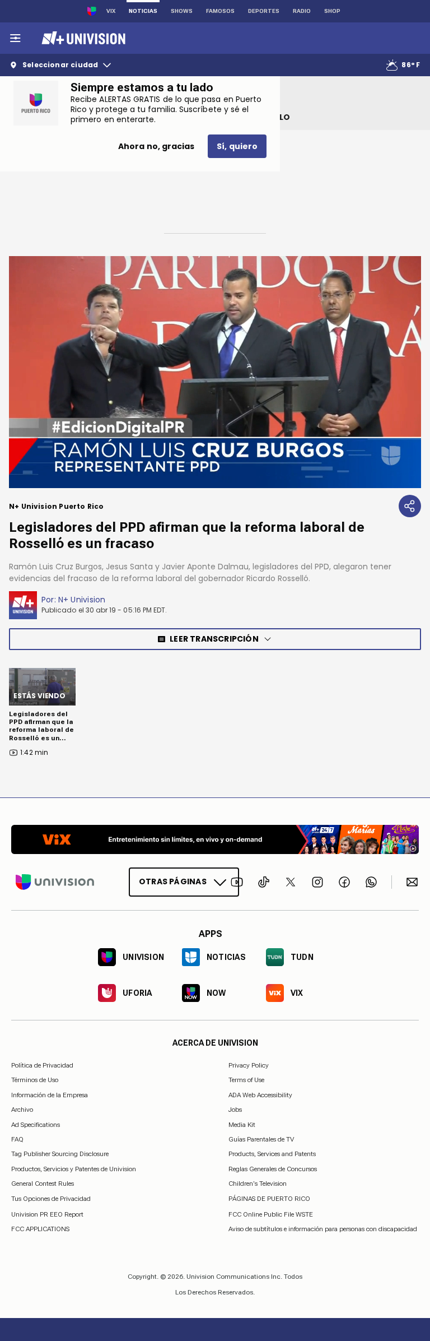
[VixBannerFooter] (215, 839)
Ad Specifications (35, 1124)
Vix (110, 11)
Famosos (220, 11)
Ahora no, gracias (156, 146)
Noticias (143, 11)
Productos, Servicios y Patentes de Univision (73, 1168)
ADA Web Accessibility (260, 1094)
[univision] (82, 38)
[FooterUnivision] (55, 882)
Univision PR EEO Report (47, 1214)
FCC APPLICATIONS (40, 1229)
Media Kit (241, 1124)
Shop (332, 11)
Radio (302, 11)
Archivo (22, 1109)
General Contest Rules (42, 1183)
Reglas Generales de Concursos (272, 1168)
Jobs (235, 1109)
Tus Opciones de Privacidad (51, 1199)
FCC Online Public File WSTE (270, 1214)
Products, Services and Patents (272, 1154)
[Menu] (15, 38)
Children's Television (257, 1183)
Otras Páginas (173, 881)
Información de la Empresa (49, 1094)
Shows (182, 11)
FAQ (17, 1139)
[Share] (410, 506)
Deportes (263, 11)
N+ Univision (82, 600)
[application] (215, 372)
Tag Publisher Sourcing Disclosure (60, 1154)
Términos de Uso (34, 1080)
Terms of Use (246, 1080)
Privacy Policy (248, 1065)
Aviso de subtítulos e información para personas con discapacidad (322, 1229)
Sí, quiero (237, 146)
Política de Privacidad (42, 1065)
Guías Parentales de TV (261, 1139)
